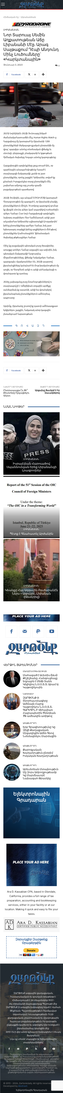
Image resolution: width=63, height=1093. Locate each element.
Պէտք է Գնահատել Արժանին (31, 533)
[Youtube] (52, 632)
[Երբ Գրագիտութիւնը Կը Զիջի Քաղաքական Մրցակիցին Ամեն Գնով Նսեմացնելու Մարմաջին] (11, 730)
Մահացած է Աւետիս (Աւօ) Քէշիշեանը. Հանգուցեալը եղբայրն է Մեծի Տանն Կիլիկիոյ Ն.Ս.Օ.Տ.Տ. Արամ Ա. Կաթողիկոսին (41, 681)
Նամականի (28, 694)
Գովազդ (31, 325)
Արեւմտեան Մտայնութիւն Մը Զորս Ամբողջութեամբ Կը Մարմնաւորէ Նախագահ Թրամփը (40, 774)
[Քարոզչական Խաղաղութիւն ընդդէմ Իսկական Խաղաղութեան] (11, 751)
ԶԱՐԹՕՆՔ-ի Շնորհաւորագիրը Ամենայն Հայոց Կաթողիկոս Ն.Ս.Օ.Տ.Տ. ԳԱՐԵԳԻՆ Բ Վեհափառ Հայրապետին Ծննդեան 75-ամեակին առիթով (39, 707)
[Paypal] (38, 632)
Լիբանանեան (28, 17)
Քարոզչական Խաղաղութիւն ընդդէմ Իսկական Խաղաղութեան (40, 752)
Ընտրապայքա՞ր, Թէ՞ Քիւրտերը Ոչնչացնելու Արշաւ (16, 393)
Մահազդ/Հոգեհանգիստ (35, 671)
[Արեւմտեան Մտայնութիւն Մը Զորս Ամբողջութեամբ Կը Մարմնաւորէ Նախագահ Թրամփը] (11, 772)
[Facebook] (11, 632)
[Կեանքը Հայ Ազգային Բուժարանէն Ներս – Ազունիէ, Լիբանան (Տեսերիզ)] (31, 570)
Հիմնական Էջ (11, 17)
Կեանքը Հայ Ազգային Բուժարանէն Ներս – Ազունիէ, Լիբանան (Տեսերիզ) (31, 593)
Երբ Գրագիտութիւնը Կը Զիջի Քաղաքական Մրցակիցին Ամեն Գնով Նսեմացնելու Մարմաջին (39, 732)
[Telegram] (45, 1049)
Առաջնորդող (29, 723)
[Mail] (25, 632)
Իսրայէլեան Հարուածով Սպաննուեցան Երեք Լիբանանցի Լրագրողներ (32, 467)
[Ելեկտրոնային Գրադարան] (31, 813)
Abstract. (23, 1086)
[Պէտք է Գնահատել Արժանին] (31, 507)
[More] (43, 74)
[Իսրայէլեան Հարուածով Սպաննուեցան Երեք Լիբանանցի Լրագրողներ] (31, 443)
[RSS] (36, 1049)
